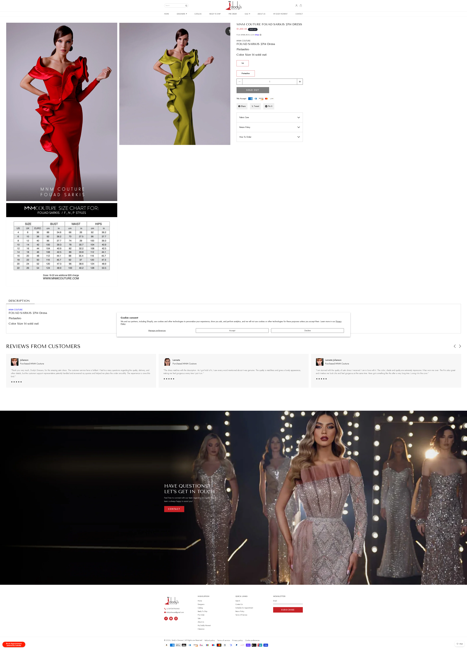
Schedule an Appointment (244, 608)
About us (201, 622)
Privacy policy (237, 640)
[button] (181, 13)
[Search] (186, 6)
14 (245, 64)
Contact (174, 509)
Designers (201, 604)
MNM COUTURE (243, 40)
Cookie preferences (252, 640)
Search (237, 601)
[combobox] (176, 5)
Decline (307, 330)
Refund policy (210, 640)
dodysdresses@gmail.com (175, 612)
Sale (199, 618)
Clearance (201, 629)
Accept (232, 330)
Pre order (201, 615)
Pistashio (248, 74)
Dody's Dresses (177, 640)
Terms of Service (241, 615)
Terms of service (223, 640)
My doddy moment (204, 625)
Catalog (200, 608)
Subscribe (288, 609)
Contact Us (239, 604)
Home (200, 601)
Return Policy (239, 611)
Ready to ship (202, 611)
